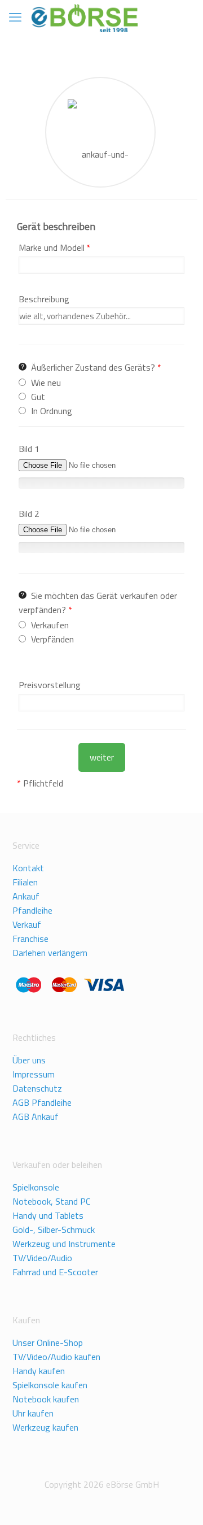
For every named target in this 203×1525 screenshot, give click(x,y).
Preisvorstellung (50, 685)
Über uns (29, 1060)
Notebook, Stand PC (51, 1201)
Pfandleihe (32, 910)
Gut (38, 396)
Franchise (30, 938)
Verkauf (26, 924)
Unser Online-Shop (47, 1342)
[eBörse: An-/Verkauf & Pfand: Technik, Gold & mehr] (84, 17)
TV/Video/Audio (42, 1258)
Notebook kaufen (45, 1399)
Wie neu (46, 382)
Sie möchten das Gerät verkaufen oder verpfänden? (98, 602)
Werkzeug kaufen (45, 1427)
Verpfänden (52, 639)
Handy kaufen (38, 1371)
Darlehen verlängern (49, 952)
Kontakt (28, 868)
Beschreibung (44, 299)
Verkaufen (50, 625)
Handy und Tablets (47, 1215)
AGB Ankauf (35, 1116)
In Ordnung (51, 411)
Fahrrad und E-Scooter (55, 1272)
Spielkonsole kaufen (49, 1385)
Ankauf (25, 896)
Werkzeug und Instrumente (64, 1243)
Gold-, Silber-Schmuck (53, 1229)
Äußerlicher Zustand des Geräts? (96, 367)
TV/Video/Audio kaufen (56, 1356)
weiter (102, 757)
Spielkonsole (35, 1187)
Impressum (33, 1074)
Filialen (25, 882)
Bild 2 (29, 513)
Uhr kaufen (33, 1413)
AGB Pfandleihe (42, 1102)
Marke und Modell (55, 247)
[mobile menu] (15, 17)
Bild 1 (29, 448)
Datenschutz (37, 1088)
